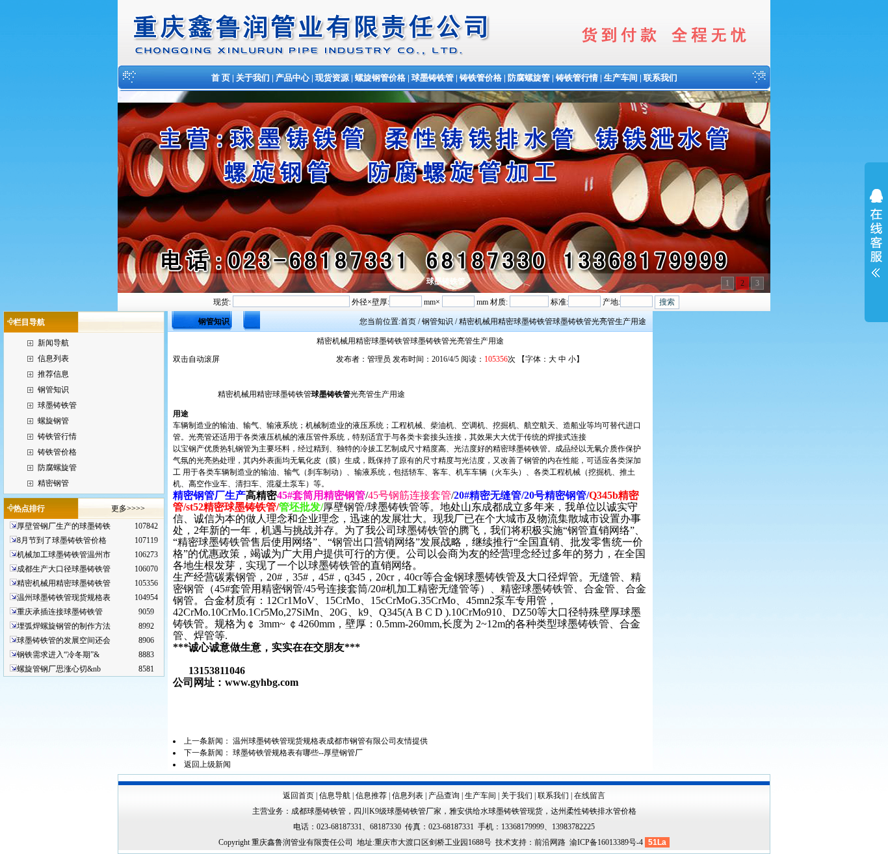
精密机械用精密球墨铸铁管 (64, 583)
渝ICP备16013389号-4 (607, 842)
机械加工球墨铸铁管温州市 (64, 554)
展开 (876, 241)
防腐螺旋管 (529, 77)
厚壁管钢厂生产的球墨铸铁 (64, 526)
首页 (408, 321)
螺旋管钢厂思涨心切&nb (59, 668)
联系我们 (660, 77)
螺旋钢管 (53, 420)
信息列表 (53, 358)
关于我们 (253, 77)
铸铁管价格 (481, 77)
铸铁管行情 (577, 77)
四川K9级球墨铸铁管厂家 (397, 811)
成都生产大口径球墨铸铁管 (64, 568)
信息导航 (334, 795)
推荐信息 (53, 374)
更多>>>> (128, 508)
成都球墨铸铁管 (318, 811)
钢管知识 (53, 389)
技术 (503, 842)
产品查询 (444, 795)
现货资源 (332, 77)
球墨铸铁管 (432, 77)
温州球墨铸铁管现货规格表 (64, 597)
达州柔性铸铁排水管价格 (593, 811)
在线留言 (589, 795)
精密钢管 (53, 483)
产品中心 (292, 77)
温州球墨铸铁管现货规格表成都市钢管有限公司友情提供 (330, 741)
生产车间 (621, 77)
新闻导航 (53, 342)
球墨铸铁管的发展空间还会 (64, 640)
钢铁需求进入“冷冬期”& (58, 654)
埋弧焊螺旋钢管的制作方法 (64, 626)
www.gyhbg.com (261, 682)
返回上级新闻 (207, 764)
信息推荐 (371, 795)
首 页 (220, 77)
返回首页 (298, 795)
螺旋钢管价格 (380, 77)
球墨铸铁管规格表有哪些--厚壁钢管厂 (298, 752)
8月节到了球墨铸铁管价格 (62, 540)
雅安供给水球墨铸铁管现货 (496, 811)
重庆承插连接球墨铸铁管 (60, 611)
